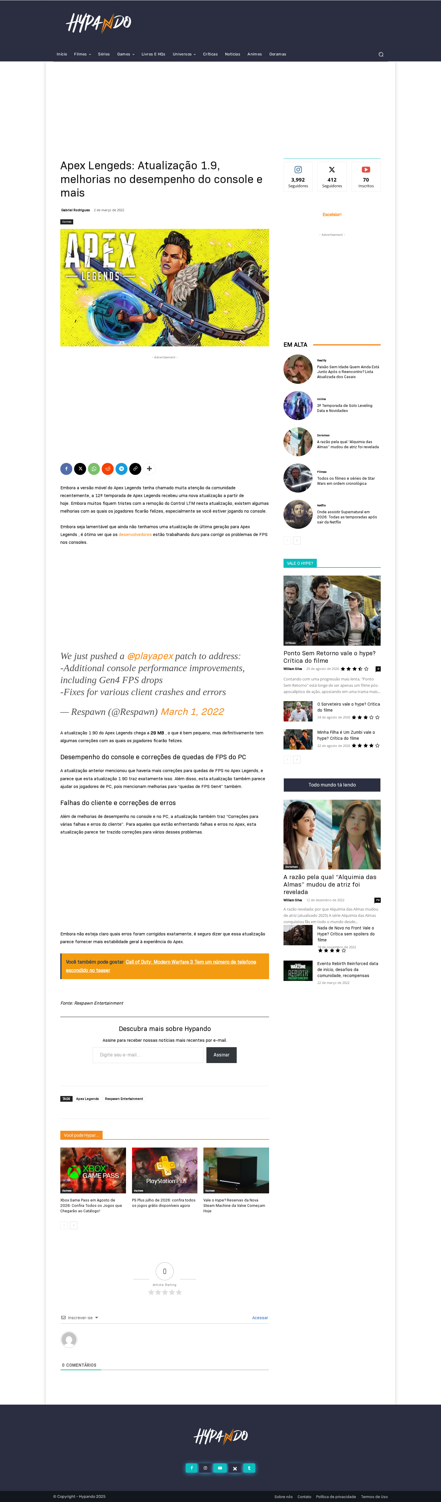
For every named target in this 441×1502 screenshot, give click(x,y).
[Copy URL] (135, 469)
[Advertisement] (220, 107)
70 (378, 900)
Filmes (321, 471)
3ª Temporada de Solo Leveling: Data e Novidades (345, 408)
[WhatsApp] (94, 469)
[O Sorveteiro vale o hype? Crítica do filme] (298, 711)
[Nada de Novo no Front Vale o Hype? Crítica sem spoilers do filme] (298, 935)
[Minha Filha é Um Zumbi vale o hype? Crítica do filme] (298, 739)
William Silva (293, 669)
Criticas (290, 643)
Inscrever (366, 166)
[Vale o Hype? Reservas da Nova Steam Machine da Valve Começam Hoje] (236, 1170)
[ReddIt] (108, 469)
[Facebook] (66, 469)
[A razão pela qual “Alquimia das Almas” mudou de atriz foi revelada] (298, 441)
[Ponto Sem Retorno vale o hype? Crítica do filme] (332, 610)
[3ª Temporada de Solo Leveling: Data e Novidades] (298, 405)
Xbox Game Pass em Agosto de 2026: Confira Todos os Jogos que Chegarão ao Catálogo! (91, 1205)
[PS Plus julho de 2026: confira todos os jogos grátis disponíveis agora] (165, 1170)
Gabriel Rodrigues (75, 210)
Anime (321, 399)
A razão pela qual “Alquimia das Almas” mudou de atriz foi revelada (348, 444)
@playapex (150, 656)
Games (66, 222)
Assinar (222, 1055)
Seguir (298, 166)
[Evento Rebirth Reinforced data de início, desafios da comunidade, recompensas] (298, 971)
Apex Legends (87, 1099)
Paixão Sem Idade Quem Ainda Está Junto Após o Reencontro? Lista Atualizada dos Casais (348, 371)
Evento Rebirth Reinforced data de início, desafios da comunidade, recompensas (347, 969)
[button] (381, 54)
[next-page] (73, 1225)
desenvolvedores (135, 534)
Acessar (259, 1317)
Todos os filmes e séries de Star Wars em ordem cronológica (346, 481)
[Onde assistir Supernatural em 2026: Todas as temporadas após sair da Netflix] (298, 514)
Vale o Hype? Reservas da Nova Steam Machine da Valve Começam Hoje (234, 1205)
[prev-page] (64, 1225)
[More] (149, 469)
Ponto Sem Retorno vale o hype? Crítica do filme (330, 657)
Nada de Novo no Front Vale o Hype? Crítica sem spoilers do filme (346, 934)
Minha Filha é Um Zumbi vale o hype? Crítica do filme (346, 735)
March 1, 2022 (192, 711)
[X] (80, 469)
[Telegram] (122, 469)
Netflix (321, 505)
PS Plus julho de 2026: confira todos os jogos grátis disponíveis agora (164, 1203)
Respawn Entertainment (124, 1099)
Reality (321, 360)
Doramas (323, 435)
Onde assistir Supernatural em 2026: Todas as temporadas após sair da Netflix (347, 516)
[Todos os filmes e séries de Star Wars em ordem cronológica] (298, 478)
